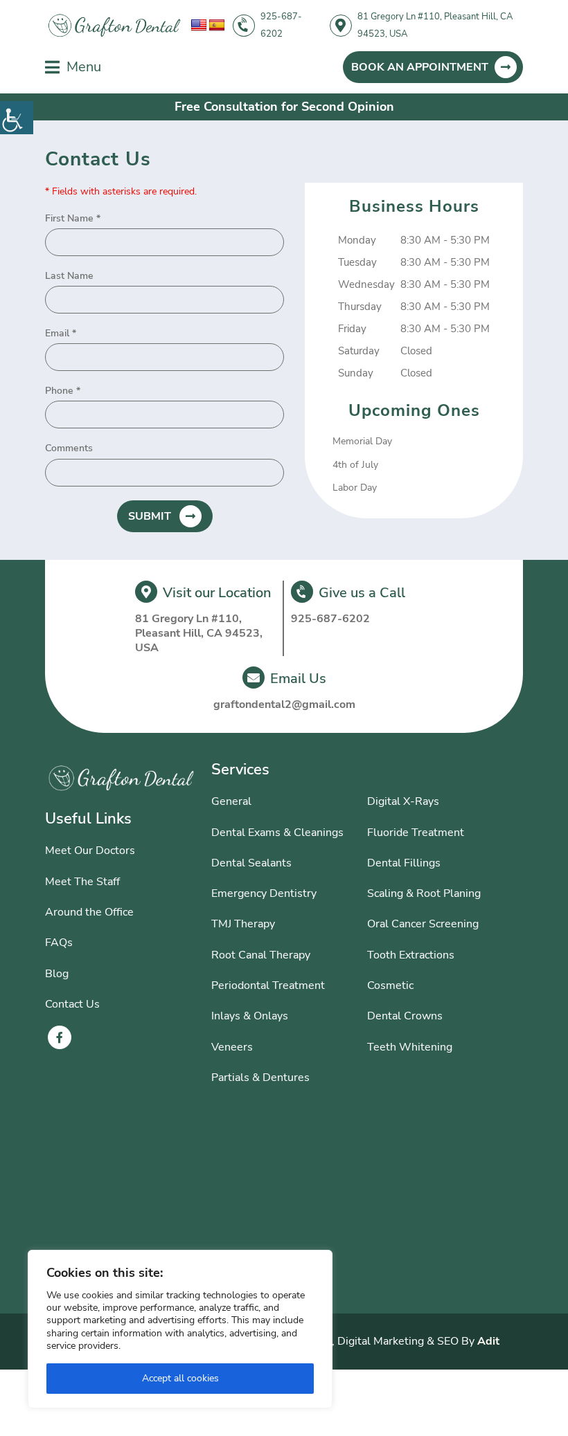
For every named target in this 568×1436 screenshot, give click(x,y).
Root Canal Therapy (260, 955)
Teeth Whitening (409, 1047)
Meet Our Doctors (90, 850)
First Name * (72, 218)
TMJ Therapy (243, 923)
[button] (16, 117)
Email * (60, 333)
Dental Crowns (405, 1016)
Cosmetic (390, 985)
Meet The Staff (82, 881)
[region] (180, 1329)
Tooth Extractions (410, 955)
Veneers (232, 1047)
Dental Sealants (251, 863)
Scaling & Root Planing (424, 893)
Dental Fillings (404, 863)
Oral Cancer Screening (423, 923)
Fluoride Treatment (415, 832)
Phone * (62, 391)
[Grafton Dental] (114, 26)
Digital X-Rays (403, 801)
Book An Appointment (419, 67)
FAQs (59, 942)
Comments (69, 448)
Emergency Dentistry (264, 893)
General (231, 801)
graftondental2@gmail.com (284, 705)
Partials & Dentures (260, 1077)
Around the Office (89, 912)
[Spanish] (216, 26)
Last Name (69, 276)
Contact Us (72, 1004)
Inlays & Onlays (249, 1016)
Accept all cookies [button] (180, 1378)
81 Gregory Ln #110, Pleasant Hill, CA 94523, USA (435, 25)
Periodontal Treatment (268, 985)
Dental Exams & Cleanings (277, 832)
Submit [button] (149, 516)
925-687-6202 (281, 25)
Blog (57, 973)
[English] (198, 26)
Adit (488, 1341)
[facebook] (59, 1037)
